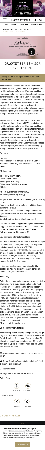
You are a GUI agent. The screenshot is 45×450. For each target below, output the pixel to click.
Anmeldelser (24, 24)
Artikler (5, 24)
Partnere (14, 29)
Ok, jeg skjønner (22, 444)
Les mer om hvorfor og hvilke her (21, 431)
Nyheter (13, 24)
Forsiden (6, 29)
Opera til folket (24, 29)
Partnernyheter (36, 24)
